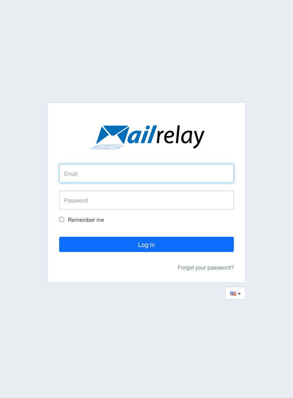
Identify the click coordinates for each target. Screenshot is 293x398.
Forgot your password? (206, 267)
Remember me (86, 219)
